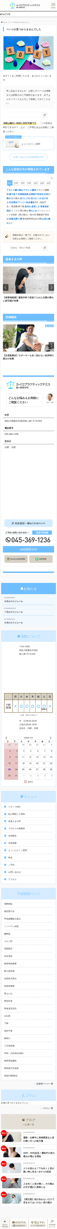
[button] (5, 287)
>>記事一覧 (28, 1124)
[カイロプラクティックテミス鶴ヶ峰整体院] (25, 5)
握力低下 (13, 194)
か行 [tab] (16, 183)
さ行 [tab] (22, 183)
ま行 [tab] (48, 183)
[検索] (45, 115)
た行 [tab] (29, 183)
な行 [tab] (35, 183)
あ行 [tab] (9, 183)
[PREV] (6, 737)
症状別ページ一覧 (45, 1083)
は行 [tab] (42, 183)
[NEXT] (50, 737)
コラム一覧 (48, 1107)
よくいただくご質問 (30, 143)
